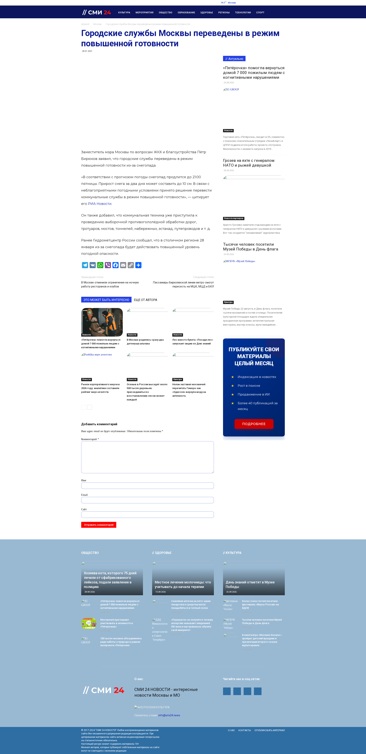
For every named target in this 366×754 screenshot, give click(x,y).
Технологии (243, 12)
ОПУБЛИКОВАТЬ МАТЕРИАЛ (269, 730)
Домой (85, 24)
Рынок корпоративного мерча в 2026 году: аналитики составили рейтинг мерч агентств (100, 388)
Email (84, 494)
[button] (280, 12)
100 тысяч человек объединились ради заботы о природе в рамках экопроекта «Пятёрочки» (121, 642)
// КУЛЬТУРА (232, 553)
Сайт (84, 509)
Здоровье (206, 12)
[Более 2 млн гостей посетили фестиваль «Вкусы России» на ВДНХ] (230, 605)
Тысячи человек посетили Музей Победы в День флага (250, 246)
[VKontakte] (282, 2)
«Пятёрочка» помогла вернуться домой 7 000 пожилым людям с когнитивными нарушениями (100, 343)
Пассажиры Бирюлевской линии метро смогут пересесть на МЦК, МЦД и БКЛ (183, 284)
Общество (165, 12)
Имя (83, 480)
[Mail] (263, 2)
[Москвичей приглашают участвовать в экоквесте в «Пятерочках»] (88, 623)
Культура (124, 12)
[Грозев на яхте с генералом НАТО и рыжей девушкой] (254, 197)
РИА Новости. (100, 204)
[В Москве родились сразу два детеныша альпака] (147, 322)
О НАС (231, 730)
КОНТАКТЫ (244, 730)
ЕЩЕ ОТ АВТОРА (145, 300)
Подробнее (254, 424)
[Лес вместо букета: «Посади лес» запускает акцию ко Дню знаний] (193, 322)
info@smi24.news (169, 715)
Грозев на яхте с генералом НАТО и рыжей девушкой (248, 163)
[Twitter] (276, 2)
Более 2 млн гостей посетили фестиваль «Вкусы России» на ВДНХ (260, 604)
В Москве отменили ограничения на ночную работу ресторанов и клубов (110, 284)
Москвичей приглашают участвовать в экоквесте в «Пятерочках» (116, 623)
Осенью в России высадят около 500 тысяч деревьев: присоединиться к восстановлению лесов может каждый (147, 392)
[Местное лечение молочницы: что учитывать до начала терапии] (183, 578)
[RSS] (269, 2)
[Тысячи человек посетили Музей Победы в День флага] (254, 281)
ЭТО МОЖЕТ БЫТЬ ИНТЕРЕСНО (106, 300)
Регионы (224, 12)
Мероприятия (144, 12)
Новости (86, 335)
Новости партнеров (233, 218)
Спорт (260, 12)
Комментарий (90, 439)
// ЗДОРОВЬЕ (161, 553)
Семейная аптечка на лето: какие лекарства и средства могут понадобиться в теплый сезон (191, 604)
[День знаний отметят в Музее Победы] (254, 578)
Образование (186, 12)
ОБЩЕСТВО (90, 553)
